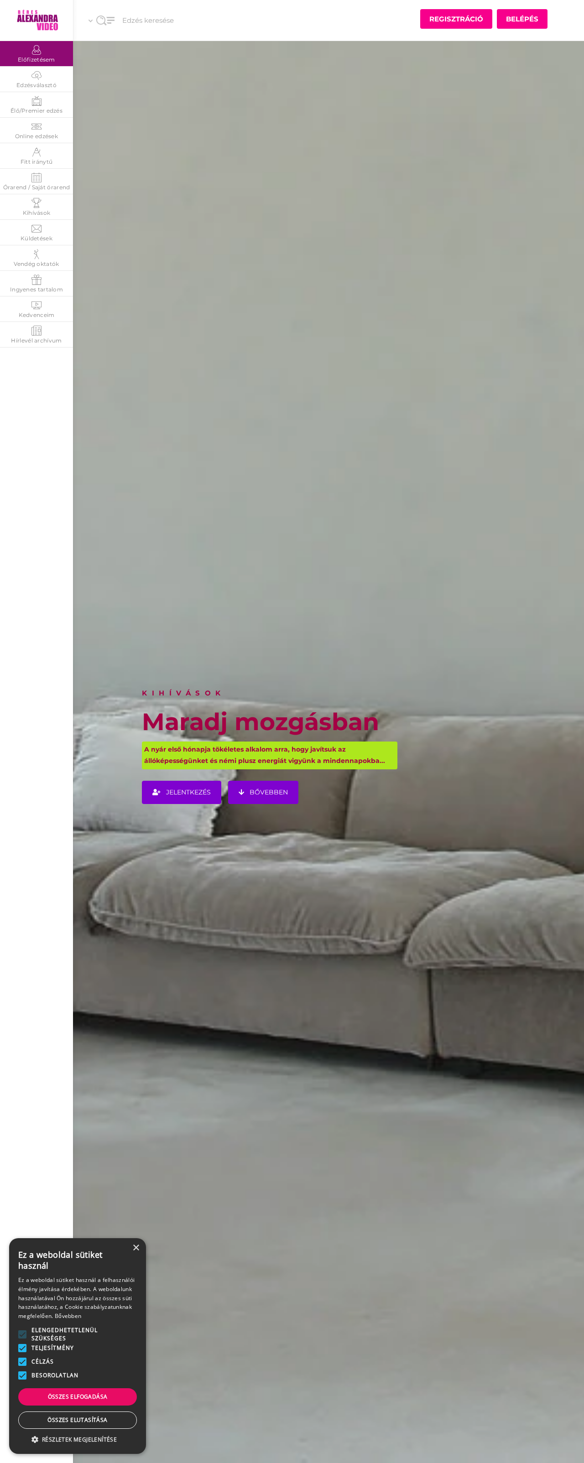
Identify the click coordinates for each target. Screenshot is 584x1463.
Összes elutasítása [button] (77, 1420)
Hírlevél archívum (36, 340)
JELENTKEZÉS (187, 792)
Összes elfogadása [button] (78, 1397)
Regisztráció (456, 19)
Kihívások (37, 212)
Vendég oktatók (36, 263)
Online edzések (36, 136)
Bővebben (68, 1316)
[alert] (77, 1346)
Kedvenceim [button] (37, 314)
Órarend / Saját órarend (36, 187)
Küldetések (36, 238)
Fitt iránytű (37, 161)
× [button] (135, 1248)
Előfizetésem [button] (36, 59)
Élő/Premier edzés (36, 110)
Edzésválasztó (36, 85)
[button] (22, 1334)
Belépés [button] (522, 19)
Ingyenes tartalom (36, 289)
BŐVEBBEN (268, 792)
